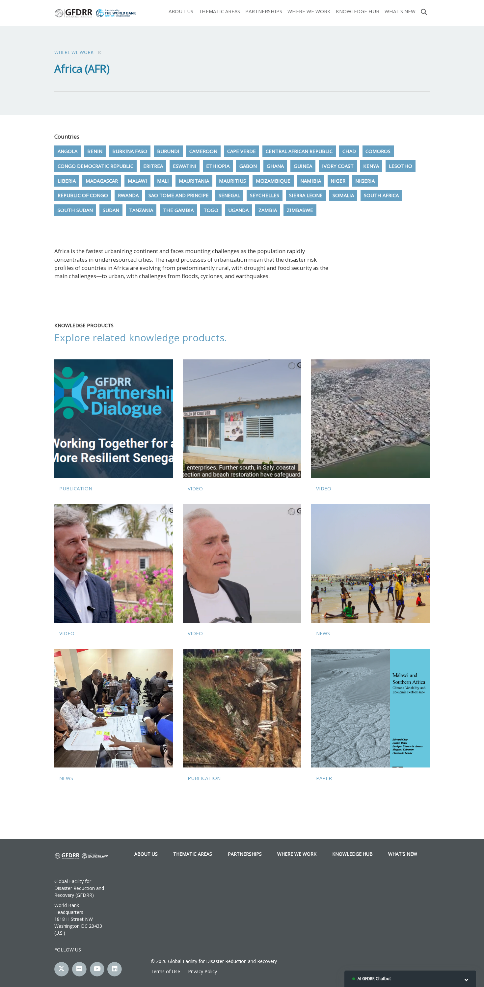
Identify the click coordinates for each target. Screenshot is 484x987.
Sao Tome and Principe (178, 195)
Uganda (238, 210)
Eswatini (184, 166)
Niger (338, 180)
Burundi (168, 151)
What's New (400, 11)
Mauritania (194, 180)
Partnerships (263, 11)
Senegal (229, 195)
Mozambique (273, 180)
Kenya (371, 166)
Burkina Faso (129, 151)
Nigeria (365, 180)
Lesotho (400, 166)
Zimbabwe (300, 210)
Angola (67, 151)
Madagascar (102, 180)
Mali (163, 180)
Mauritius (232, 180)
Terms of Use (165, 971)
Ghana (275, 166)
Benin (94, 151)
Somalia (343, 195)
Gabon (248, 166)
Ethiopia (217, 166)
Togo (210, 210)
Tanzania (141, 210)
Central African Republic (299, 151)
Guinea (303, 166)
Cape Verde (241, 151)
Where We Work (309, 11)
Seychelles (264, 195)
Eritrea (153, 166)
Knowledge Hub (357, 11)
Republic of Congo (83, 195)
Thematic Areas (219, 11)
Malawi (137, 180)
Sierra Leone (306, 195)
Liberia (67, 180)
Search (424, 11)
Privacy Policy (202, 971)
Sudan (111, 210)
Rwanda (128, 195)
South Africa (381, 195)
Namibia (310, 180)
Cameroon (203, 151)
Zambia (267, 210)
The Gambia (178, 210)
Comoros (377, 151)
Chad (349, 151)
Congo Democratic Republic (95, 166)
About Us (181, 11)
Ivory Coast (338, 166)
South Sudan (75, 210)
